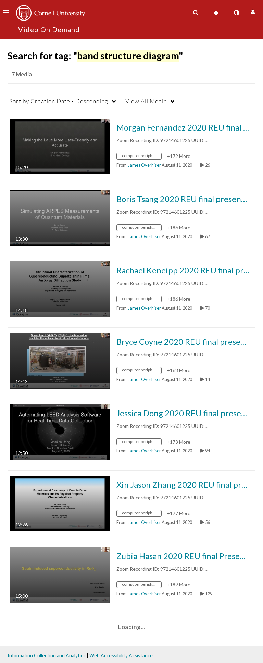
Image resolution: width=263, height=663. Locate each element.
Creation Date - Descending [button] (58, 101)
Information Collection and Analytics (47, 655)
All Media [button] (146, 101)
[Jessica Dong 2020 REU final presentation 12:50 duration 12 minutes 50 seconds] (60, 431)
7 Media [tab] (22, 74)
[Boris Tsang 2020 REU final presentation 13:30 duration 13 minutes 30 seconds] (60, 217)
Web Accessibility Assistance (121, 655)
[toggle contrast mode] (236, 12)
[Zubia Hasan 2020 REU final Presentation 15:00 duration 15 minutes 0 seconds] (60, 574)
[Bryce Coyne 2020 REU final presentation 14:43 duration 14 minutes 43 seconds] (60, 360)
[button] (7, 12)
